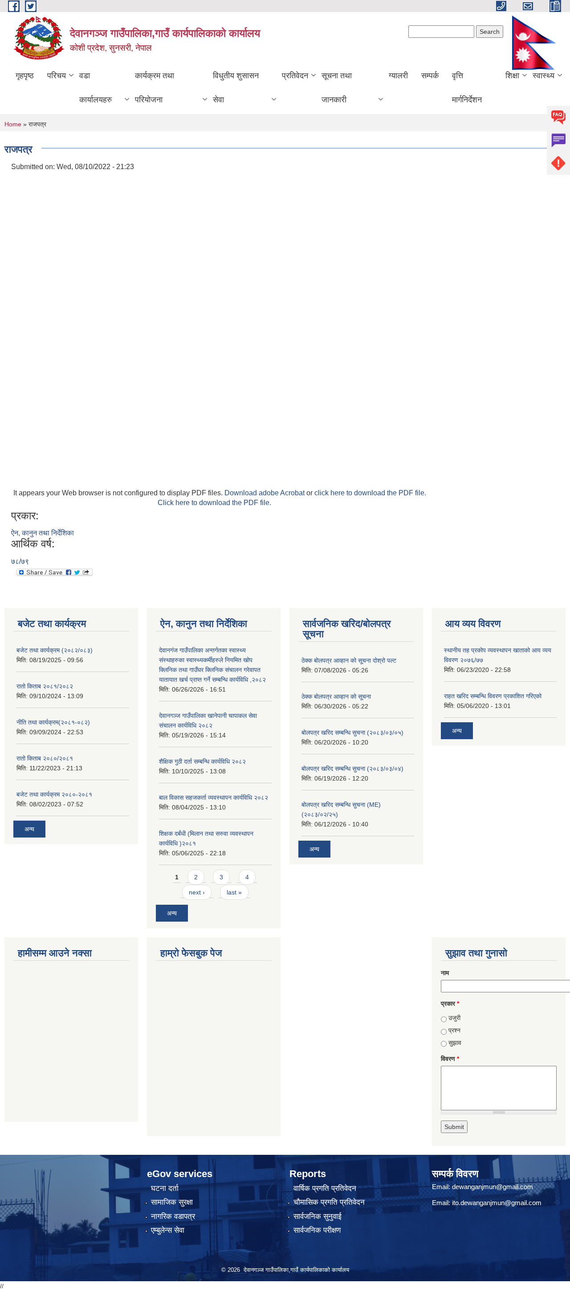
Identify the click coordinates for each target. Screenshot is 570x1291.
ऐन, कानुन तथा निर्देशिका (42, 533)
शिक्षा (512, 75)
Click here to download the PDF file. (214, 502)
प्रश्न (454, 1030)
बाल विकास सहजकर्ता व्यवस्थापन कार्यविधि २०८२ (213, 797)
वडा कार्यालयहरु (95, 87)
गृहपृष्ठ (25, 75)
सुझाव (454, 1042)
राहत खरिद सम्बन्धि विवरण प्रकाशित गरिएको (493, 696)
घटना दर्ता (165, 1188)
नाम (445, 972)
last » (234, 892)
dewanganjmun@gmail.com (492, 1186)
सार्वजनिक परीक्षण (317, 1230)
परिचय (56, 75)
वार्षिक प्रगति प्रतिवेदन (324, 1188)
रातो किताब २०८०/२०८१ (44, 758)
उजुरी (454, 1017)
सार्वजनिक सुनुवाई (317, 1216)
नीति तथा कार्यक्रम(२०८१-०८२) (53, 722)
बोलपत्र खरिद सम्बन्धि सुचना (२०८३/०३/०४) (352, 768)
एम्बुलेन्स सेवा (167, 1230)
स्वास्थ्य (543, 75)
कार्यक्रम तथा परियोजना (154, 87)
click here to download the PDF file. (370, 493)
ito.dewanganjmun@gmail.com (497, 1202)
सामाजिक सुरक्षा (172, 1202)
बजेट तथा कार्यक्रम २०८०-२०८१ (54, 794)
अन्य (29, 829)
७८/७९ (20, 561)
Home (12, 124)
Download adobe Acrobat (265, 493)
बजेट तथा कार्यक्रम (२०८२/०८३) (54, 650)
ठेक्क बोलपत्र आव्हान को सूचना (336, 696)
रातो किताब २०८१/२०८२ (44, 686)
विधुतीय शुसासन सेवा (236, 87)
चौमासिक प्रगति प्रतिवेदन (329, 1202)
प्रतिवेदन (295, 75)
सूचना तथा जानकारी (337, 87)
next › (197, 892)
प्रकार (450, 1003)
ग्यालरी (398, 75)
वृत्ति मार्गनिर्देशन (467, 87)
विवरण (450, 1058)
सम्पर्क (430, 75)
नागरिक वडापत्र (173, 1216)
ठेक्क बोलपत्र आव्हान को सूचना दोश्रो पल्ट (348, 660)
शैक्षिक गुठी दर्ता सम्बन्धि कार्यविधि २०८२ (202, 761)
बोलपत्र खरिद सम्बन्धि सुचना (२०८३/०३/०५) (352, 732)
